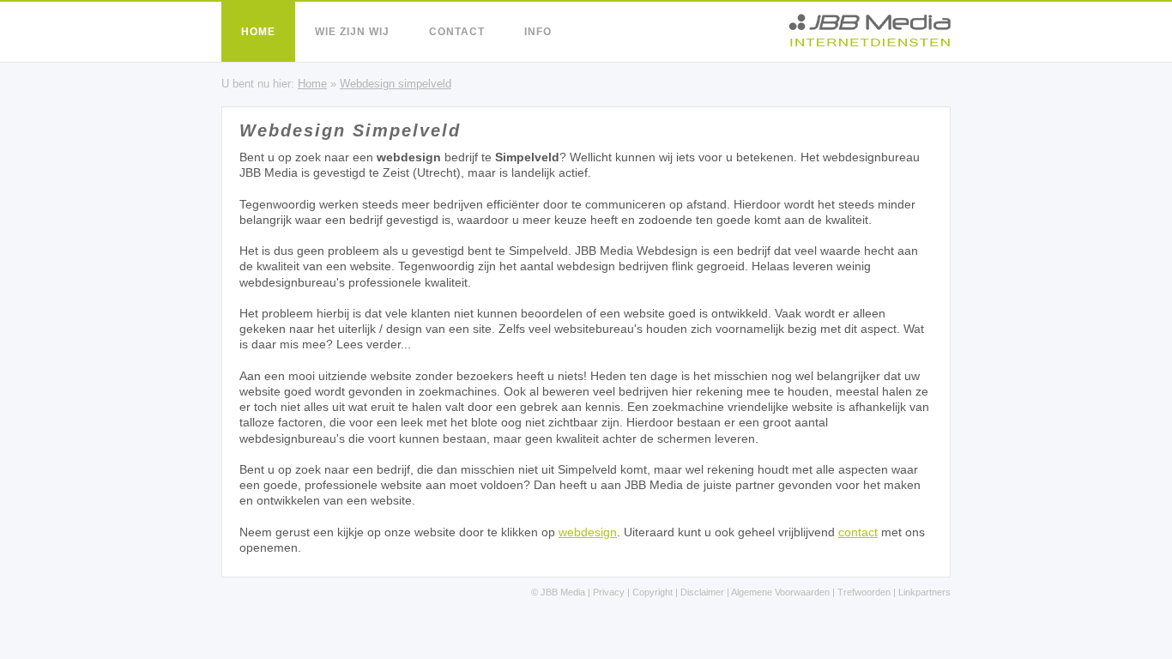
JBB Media (563, 592)
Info (538, 32)
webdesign (588, 532)
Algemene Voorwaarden (780, 592)
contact (858, 532)
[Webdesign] (869, 42)
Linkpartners (924, 592)
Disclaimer (702, 592)
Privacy (609, 592)
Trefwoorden (864, 592)
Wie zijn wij (352, 32)
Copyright (652, 592)
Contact (457, 32)
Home (258, 32)
